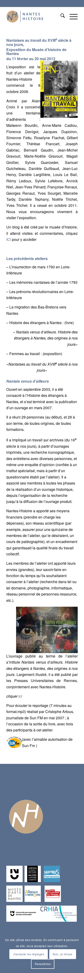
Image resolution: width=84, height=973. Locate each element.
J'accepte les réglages (28, 954)
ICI (8, 239)
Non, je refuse (62, 954)
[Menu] (71, 16)
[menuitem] (60, 16)
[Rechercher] (60, 16)
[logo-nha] (34, 16)
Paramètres (43, 964)
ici (20, 696)
